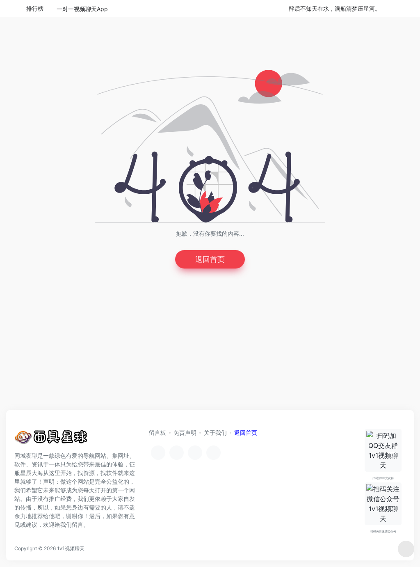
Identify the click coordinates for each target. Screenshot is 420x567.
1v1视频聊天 (70, 548)
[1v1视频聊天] (51, 439)
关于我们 (215, 432)
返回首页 (210, 259)
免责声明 (184, 432)
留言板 (157, 432)
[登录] (393, 9)
